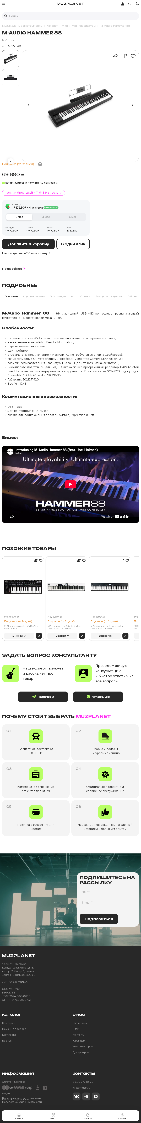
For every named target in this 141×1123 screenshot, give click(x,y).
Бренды (7, 1040)
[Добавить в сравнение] (123, 56)
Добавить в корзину (28, 244)
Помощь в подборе (14, 1029)
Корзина (88, 1118)
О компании (80, 1023)
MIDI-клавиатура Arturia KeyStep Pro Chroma (21, 627)
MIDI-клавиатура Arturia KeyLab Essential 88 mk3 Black (107, 627)
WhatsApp (101, 696)
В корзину (19, 636)
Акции (6, 1093)
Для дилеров (81, 1052)
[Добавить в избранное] (131, 56)
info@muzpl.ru (81, 1087)
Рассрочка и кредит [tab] (109, 296)
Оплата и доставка (13, 1081)
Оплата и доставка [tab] (62, 296)
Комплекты (9, 1034)
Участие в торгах (83, 1046)
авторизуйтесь (15, 182)
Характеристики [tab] (34, 296)
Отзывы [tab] (85, 296)
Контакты (78, 1034)
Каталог (53, 1118)
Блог (75, 1029)
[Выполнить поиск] (5, 16)
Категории (8, 1023)
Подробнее (12, 268)
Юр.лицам (79, 1040)
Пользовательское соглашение (21, 1098)
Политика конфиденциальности (22, 1102)
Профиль (122, 1118)
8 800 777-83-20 (83, 1081)
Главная (19, 1118)
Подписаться (99, 919)
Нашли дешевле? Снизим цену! (25, 253)
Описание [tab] (11, 296)
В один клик (73, 244)
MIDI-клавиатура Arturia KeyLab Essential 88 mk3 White (64, 627)
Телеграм (46, 696)
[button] (137, 3)
